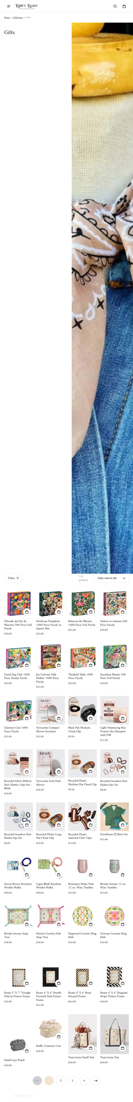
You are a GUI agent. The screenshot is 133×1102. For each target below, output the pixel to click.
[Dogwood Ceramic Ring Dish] (82, 916)
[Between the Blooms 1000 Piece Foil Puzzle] (82, 604)
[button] (115, 6)
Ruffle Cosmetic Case (48, 1046)
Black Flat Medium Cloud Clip (79, 729)
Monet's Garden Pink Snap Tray (48, 935)
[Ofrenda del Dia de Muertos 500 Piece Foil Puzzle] (18, 604)
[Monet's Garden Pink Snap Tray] (50, 916)
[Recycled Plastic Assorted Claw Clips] (82, 817)
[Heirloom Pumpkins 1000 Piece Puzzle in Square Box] (50, 604)
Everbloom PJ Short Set (114, 834)
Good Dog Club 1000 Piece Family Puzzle (17, 676)
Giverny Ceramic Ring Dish (113, 935)
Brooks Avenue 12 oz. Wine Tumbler (113, 886)
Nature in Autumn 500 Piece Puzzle (113, 623)
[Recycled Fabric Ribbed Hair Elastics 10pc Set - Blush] (18, 763)
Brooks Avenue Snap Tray (16, 935)
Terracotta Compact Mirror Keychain (47, 729)
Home (7, 18)
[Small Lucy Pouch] (18, 1035)
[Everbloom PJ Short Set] (114, 817)
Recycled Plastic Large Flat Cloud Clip (49, 836)
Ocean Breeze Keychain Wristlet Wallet (18, 886)
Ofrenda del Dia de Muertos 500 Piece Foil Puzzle (18, 625)
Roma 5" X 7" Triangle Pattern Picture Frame (17, 994)
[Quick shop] (26, 611)
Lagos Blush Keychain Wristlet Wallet (48, 886)
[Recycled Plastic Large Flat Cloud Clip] (50, 817)
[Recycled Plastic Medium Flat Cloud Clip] (82, 763)
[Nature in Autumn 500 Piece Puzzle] (114, 604)
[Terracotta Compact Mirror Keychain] (50, 710)
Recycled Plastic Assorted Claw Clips (80, 836)
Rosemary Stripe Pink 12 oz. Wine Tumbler (81, 886)
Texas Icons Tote (109, 1057)
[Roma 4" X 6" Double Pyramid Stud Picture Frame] (50, 970)
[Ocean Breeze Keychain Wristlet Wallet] (18, 866)
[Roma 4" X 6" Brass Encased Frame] (82, 970)
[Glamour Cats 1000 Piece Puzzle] (18, 710)
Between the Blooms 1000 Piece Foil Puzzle (81, 623)
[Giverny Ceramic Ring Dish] (114, 916)
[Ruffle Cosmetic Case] (50, 1028)
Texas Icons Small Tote (81, 1057)
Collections (18, 18)
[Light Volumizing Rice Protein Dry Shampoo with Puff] (114, 710)
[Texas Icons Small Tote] (82, 1034)
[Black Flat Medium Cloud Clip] (82, 710)
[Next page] (95, 1080)
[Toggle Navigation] (8, 6)
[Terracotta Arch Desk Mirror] (50, 763)
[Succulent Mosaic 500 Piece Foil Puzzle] (114, 657)
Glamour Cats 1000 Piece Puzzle (16, 729)
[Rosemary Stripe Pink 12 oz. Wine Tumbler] (82, 866)
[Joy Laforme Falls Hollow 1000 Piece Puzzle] (50, 657)
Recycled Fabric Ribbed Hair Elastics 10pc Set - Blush (18, 785)
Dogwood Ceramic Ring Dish (82, 935)
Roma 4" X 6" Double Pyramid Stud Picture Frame (48, 996)
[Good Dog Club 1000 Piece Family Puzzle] (18, 657)
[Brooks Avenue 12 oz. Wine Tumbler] (114, 866)
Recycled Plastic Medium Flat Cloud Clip (82, 782)
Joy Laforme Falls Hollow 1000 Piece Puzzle (47, 678)
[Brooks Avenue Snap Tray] (18, 916)
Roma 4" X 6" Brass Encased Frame (79, 994)
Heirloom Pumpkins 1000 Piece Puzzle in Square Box (48, 625)
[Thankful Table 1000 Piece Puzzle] (82, 657)
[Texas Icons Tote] (114, 1034)
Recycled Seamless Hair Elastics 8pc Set (113, 783)
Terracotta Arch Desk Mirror (48, 783)
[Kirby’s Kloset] (26, 6)
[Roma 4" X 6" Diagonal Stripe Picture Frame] (114, 970)
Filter (11, 578)
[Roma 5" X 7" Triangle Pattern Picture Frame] (18, 970)
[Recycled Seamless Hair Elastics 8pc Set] (114, 763)
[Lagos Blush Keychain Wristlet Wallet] (50, 866)
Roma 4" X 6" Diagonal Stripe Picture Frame (113, 994)
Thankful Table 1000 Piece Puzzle (80, 676)
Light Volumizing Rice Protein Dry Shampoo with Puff (113, 731)
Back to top (22, 1095)
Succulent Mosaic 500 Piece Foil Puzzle (113, 676)
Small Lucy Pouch (14, 1060)
